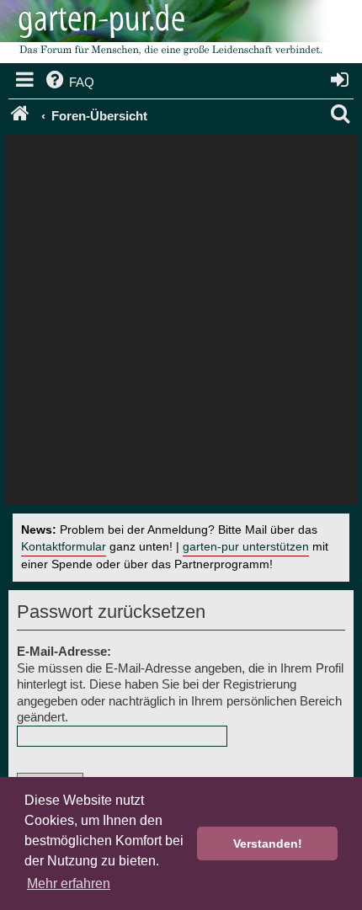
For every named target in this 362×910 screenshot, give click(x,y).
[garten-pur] (168, 33)
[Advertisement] (181, 324)
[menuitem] (68, 82)
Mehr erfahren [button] (68, 883)
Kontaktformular (63, 546)
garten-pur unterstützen (246, 546)
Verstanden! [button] (267, 843)
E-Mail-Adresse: (64, 651)
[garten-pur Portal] (21, 116)
